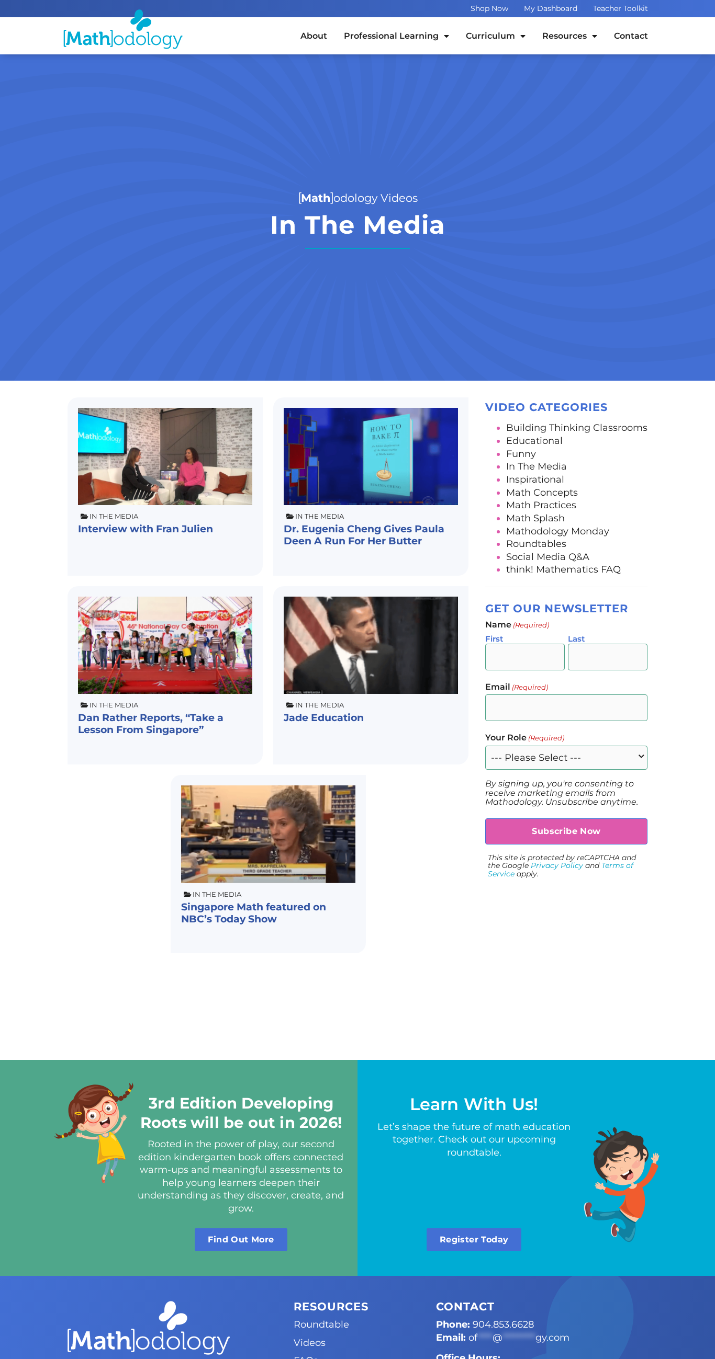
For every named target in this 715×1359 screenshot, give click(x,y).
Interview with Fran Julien (145, 528)
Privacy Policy (557, 865)
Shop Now (489, 8)
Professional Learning (391, 36)
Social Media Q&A (547, 556)
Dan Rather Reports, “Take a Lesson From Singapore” (151, 723)
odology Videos (359, 197)
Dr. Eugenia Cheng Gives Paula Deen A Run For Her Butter (364, 534)
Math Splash (535, 517)
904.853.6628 (503, 1324)
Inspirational (535, 479)
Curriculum (490, 36)
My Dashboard (550, 8)
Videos (310, 1342)
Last (576, 639)
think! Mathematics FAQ (563, 569)
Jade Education (324, 717)
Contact (631, 36)
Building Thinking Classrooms (576, 427)
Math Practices (541, 504)
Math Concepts (542, 492)
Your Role (524, 738)
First (494, 639)
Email (516, 687)
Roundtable (321, 1324)
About (313, 36)
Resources (564, 36)
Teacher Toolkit (620, 8)
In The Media (114, 516)
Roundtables (536, 543)
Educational (534, 440)
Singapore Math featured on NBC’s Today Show (253, 912)
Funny (521, 453)
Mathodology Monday (557, 531)
